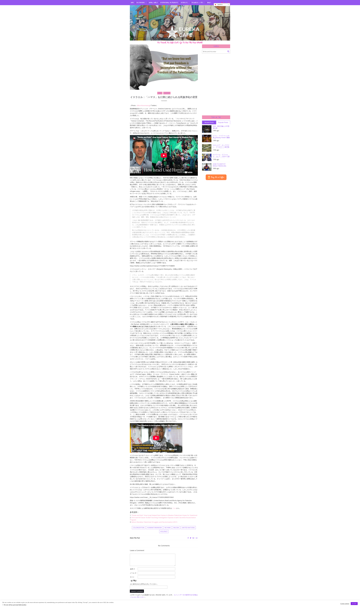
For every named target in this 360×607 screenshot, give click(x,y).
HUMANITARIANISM (154, 528)
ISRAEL (160, 93)
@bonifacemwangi (143, 105)
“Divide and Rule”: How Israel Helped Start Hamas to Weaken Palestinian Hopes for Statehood (164, 515)
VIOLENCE (163, 532)
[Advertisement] (216, 84)
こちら (174, 508)
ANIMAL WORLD (153, 3)
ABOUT (209, 3)
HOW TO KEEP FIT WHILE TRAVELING (219, 165)
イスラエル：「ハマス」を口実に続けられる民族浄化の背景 (163, 97)
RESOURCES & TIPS (197, 3)
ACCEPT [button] (354, 603)
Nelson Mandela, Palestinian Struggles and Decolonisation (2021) (154, 522)
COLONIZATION (138, 528)
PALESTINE (167, 93)
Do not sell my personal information (15, 605)
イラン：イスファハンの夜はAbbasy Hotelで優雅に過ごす (221, 137)
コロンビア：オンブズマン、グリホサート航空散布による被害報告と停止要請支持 (221, 146)
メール (133, 573)
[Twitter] (190, 538)
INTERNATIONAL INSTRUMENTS (169, 3)
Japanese (220, 4)
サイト (132, 577)
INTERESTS (184, 3)
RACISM (176, 528)
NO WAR (168, 528)
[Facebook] (188, 538)
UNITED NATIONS (188, 528)
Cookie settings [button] (344, 603)
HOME (132, 3)
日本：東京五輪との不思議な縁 (221, 127)
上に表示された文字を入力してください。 (144, 584)
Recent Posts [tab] (209, 122)
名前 (132, 569)
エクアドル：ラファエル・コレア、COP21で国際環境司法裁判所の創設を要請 (221, 156)
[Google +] (193, 538)
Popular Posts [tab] (223, 122)
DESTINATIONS (140, 3)
